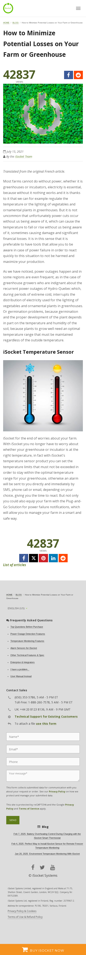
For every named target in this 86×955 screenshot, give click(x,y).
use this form (46, 724)
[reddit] (78, 75)
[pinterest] (43, 558)
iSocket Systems (44, 875)
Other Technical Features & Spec (27, 655)
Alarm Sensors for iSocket (23, 648)
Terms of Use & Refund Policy (25, 917)
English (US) (16, 608)
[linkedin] (53, 558)
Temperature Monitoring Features (27, 641)
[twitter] (33, 558)
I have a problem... (19, 669)
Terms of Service (29, 808)
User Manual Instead (21, 676)
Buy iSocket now (47, 950)
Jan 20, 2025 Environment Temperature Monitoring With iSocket (47, 853)
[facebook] (68, 75)
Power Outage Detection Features (27, 634)
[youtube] (52, 867)
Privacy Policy (57, 791)
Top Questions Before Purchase (26, 627)
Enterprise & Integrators (22, 662)
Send (12, 820)
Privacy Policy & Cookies (22, 911)
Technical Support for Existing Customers (46, 716)
